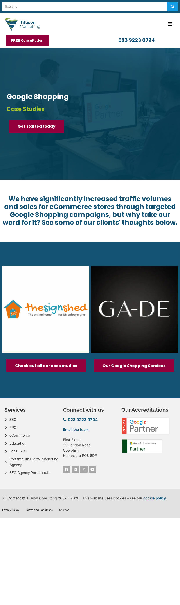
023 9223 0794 (136, 40)
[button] (170, 24)
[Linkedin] (75, 469)
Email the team (76, 430)
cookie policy (154, 498)
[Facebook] (66, 469)
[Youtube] (92, 469)
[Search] (172, 6)
